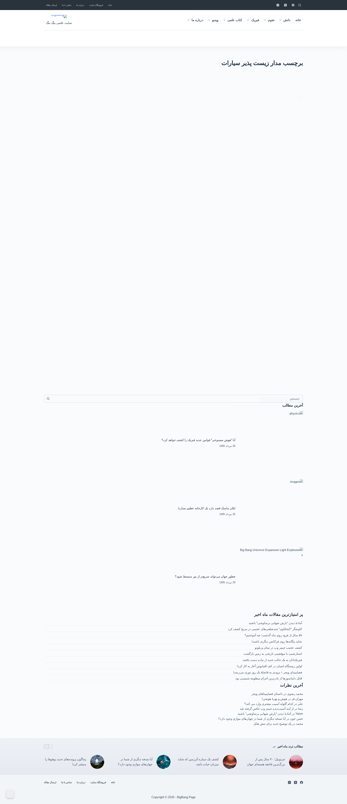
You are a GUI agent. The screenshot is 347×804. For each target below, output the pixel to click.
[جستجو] (299, 5)
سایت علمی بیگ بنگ (59, 22)
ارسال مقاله (51, 5)
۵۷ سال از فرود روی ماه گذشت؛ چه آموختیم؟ (273, 635)
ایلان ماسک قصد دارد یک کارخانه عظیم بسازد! (206, 508)
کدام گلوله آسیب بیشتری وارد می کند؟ (268, 703)
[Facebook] (293, 5)
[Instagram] (278, 5)
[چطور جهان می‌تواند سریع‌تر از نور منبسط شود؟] (271, 579)
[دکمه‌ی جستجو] (48, 398)
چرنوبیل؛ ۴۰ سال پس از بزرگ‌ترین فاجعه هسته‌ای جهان (266, 761)
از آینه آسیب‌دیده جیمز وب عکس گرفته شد (267, 708)
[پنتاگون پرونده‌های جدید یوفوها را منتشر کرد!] (97, 762)
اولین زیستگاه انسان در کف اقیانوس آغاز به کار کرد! (269, 666)
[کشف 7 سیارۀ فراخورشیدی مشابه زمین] (173, 246)
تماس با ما (66, 5)
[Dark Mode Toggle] (10, 794)
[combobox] (177, 399)
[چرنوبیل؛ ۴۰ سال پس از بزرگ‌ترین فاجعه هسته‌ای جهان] (296, 762)
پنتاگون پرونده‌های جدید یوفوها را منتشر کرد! (65, 761)
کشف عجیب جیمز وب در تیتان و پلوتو (278, 647)
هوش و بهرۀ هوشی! (274, 698)
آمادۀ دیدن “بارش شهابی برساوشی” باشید (275, 623)
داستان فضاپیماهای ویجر (267, 693)
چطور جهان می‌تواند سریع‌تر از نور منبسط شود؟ (205, 576)
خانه (110, 5)
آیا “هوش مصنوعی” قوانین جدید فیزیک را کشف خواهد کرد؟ (198, 440)
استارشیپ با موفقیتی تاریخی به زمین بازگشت (273, 653)
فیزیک (255, 20)
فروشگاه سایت (96, 5)
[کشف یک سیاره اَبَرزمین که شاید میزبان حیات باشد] (230, 762)
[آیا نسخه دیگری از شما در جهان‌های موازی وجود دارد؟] (163, 762)
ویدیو (215, 20)
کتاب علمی (234, 20)
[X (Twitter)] (285, 5)
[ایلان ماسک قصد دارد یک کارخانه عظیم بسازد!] (271, 511)
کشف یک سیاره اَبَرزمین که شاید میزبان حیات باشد (198, 761)
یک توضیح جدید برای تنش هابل (272, 723)
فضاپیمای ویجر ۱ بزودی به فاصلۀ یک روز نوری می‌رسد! (267, 672)
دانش (286, 20)
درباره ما (80, 5)
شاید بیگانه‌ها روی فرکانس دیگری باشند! (277, 641)
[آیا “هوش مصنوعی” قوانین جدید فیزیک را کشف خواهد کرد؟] (271, 443)
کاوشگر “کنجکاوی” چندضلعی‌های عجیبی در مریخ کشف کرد (265, 629)
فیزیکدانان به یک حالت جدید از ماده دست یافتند (272, 660)
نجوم (271, 20)
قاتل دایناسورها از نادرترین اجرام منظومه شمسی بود (268, 678)
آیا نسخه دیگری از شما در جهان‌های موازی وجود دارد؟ (252, 718)
